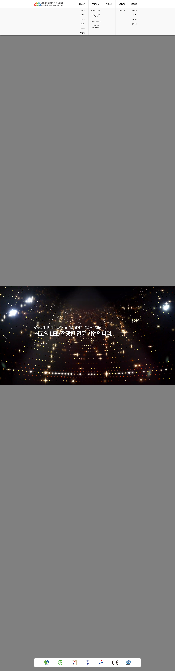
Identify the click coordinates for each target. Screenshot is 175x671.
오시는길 (82, 33)
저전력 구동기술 (95, 10)
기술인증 (82, 28)
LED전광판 (122, 10)
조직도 (82, 24)
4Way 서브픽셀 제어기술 (95, 16)
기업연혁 (82, 19)
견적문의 (134, 24)
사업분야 (82, 15)
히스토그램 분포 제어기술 (95, 26)
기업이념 (82, 10)
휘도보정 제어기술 (96, 21)
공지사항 (134, 10)
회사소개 (44, 348)
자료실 (134, 15)
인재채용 (134, 19)
